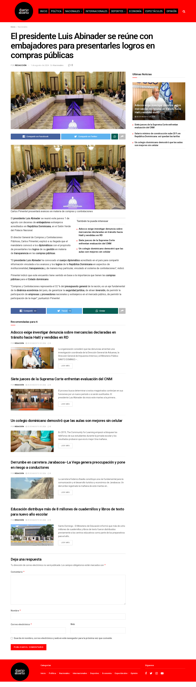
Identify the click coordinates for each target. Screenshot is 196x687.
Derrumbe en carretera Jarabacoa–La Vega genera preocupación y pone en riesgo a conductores (68, 465)
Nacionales (72, 11)
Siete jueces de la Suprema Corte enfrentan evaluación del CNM (97, 242)
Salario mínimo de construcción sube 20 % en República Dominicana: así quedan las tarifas (158, 135)
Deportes (117, 11)
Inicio (43, 11)
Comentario (18, 572)
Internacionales (96, 11)
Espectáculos (154, 11)
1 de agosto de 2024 (40, 65)
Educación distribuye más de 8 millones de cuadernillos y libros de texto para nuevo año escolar (67, 512)
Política (56, 11)
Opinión (171, 11)
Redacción (20, 65)
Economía (135, 11)
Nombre (16, 610)
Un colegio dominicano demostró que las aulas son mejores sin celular (101, 250)
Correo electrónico (21, 624)
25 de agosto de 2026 (36, 343)
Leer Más (65, 365)
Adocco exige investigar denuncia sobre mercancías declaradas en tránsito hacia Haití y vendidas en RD (101, 232)
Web (72, 624)
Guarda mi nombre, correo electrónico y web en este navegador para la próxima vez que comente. (63, 638)
